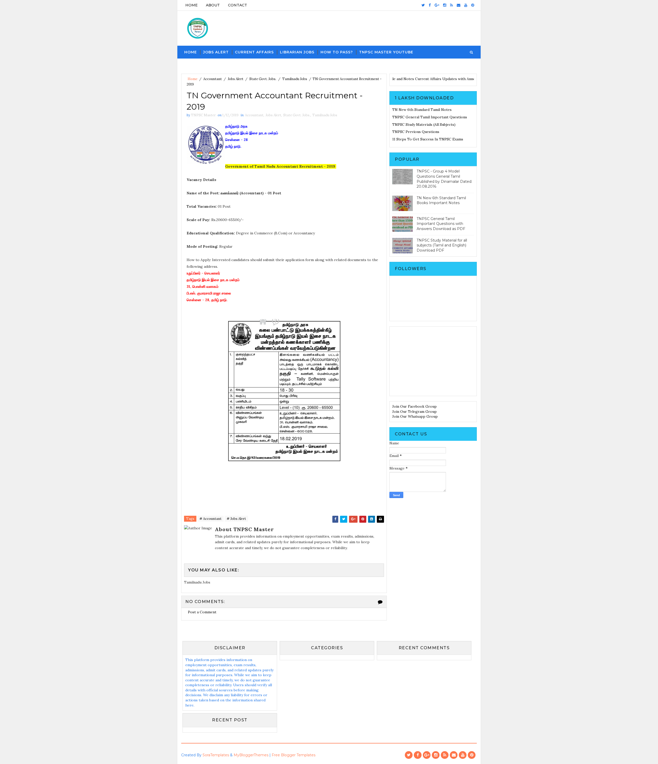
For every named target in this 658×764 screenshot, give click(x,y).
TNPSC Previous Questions (415, 131)
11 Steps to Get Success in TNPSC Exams (427, 139)
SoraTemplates (216, 755)
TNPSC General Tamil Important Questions (429, 117)
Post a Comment (202, 612)
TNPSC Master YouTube (386, 52)
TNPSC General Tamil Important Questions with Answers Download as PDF (441, 223)
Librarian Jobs (297, 52)
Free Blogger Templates (293, 755)
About (213, 5)
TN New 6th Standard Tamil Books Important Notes (441, 200)
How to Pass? (337, 52)
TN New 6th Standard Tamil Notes (422, 109)
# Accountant (210, 519)
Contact (237, 5)
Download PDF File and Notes (402, 79)
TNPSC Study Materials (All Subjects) (423, 124)
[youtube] (466, 5)
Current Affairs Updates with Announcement (467, 79)
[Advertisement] (433, 361)
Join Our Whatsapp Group (415, 416)
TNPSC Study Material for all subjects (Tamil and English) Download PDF (442, 245)
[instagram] (444, 5)
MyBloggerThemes (251, 755)
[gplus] (437, 5)
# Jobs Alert (236, 519)
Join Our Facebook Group (414, 406)
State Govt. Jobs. (262, 79)
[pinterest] (473, 5)
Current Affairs (254, 52)
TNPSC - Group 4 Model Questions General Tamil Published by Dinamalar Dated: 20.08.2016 (444, 179)
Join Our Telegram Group (414, 411)
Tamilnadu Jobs (294, 79)
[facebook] (429, 5)
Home (191, 5)
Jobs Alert (216, 52)
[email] (458, 5)
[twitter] (423, 5)
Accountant (212, 79)
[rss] (451, 5)
